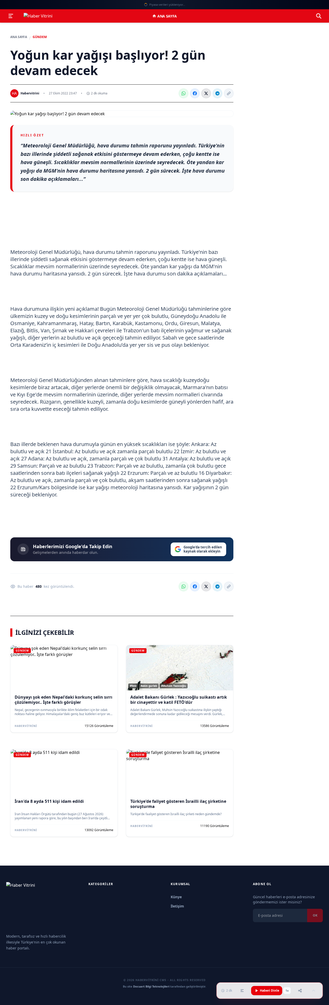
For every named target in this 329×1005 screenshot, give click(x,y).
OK (315, 915)
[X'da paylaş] (206, 93)
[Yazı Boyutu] (242, 990)
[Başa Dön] (313, 990)
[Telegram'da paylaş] (217, 93)
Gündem (40, 37)
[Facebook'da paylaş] (194, 93)
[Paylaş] (300, 990)
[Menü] (10, 16)
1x (287, 990)
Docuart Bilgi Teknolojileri (151, 986)
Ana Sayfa (167, 16)
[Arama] (319, 16)
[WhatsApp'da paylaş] (183, 93)
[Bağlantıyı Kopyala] (228, 93)
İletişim (177, 906)
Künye (176, 896)
